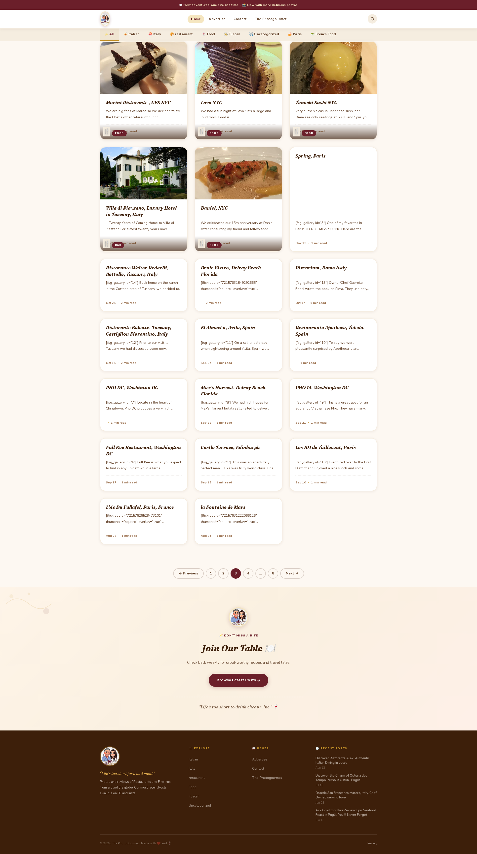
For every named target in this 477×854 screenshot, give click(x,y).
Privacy (372, 843)
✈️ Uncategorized (264, 34)
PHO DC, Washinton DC (132, 387)
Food (119, 133)
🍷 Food (208, 34)
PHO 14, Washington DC (321, 387)
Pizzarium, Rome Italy (321, 268)
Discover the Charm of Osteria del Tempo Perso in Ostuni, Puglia (341, 777)
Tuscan (194, 796)
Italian (193, 759)
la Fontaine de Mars (223, 507)
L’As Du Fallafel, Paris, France (140, 507)
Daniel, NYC (214, 208)
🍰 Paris (295, 34)
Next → (292, 573)
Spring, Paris (310, 156)
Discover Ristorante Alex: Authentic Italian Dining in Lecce (342, 760)
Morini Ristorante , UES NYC (138, 102)
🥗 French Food (323, 34)
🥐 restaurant (181, 34)
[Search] (372, 19)
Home (196, 19)
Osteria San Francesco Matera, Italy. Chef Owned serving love (346, 795)
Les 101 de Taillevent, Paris (325, 447)
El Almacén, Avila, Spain (228, 327)
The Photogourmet (271, 19)
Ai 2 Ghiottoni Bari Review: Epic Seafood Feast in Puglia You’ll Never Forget (346, 812)
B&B (118, 245)
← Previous (188, 573)
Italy (192, 768)
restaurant (197, 777)
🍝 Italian (131, 34)
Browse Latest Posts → (238, 680)
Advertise (217, 19)
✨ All (109, 34)
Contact (240, 19)
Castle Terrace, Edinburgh (230, 447)
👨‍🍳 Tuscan (232, 34)
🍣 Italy (154, 34)
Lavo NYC (211, 102)
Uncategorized (200, 805)
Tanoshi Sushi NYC (316, 102)
